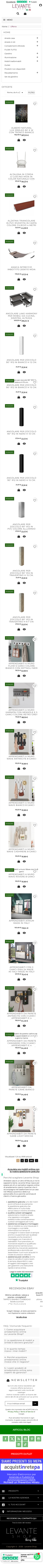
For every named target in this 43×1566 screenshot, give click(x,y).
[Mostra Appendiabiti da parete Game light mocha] (19, 1146)
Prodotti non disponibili (15, 69)
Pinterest (31, 1438)
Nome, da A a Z (15, 92)
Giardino (8, 54)
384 (31, 1161)
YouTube (25, 1438)
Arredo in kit (10, 42)
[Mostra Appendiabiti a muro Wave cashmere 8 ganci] (19, 861)
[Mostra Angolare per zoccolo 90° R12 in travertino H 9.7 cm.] (19, 629)
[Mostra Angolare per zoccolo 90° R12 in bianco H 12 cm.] (19, 372)
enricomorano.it (14, 1457)
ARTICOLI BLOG (21, 1429)
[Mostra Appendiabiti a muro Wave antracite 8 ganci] (19, 769)
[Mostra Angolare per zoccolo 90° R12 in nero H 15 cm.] (19, 490)
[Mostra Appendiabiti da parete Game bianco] (19, 1099)
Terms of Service (27, 1412)
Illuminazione (10, 57)
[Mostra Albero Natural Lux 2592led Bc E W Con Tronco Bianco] (19, 140)
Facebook (5, 1438)
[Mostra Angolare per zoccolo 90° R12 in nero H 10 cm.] (19, 444)
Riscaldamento (11, 73)
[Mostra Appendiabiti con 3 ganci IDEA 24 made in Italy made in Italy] (19, 979)
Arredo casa (10, 38)
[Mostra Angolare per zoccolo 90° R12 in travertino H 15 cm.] (19, 583)
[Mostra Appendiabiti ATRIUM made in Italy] (19, 933)
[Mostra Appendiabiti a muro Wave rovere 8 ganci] (19, 887)
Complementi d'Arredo (15, 46)
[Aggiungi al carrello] (19, 140)
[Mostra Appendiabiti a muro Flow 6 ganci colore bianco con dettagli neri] (19, 676)
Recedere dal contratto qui (21, 1518)
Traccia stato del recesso (21, 1523)
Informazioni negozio (19, 1511)
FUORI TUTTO (11, 50)
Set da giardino (11, 77)
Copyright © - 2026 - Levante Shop (21, 1547)
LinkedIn (18, 1444)
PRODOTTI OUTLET (21, 1454)
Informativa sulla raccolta (13, 1560)
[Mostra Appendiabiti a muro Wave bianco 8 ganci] (19, 815)
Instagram (38, 1438)
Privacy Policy (13, 1412)
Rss (18, 1438)
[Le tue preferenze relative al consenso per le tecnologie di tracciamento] (2, 1174)
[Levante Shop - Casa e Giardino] (21, 7)
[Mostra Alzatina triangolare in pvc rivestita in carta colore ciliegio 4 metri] (19, 233)
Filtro (31, 93)
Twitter (12, 1438)
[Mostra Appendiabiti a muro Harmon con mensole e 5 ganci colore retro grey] (19, 722)
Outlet (7, 65)
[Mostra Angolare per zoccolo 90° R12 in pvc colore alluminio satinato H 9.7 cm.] (19, 537)
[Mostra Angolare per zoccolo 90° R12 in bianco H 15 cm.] (19, 397)
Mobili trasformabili (13, 61)
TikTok (25, 1444)
